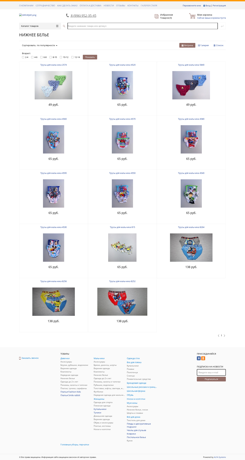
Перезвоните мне (192, 5)
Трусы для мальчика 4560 (53, 118)
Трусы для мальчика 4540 (191, 172)
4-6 (35, 57)
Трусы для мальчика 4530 (53, 227)
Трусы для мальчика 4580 (191, 118)
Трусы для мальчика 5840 (191, 64)
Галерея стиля (149, 5)
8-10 (55, 57)
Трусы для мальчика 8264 (191, 227)
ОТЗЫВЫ (120, 5)
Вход (208, 5)
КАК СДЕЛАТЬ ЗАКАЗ (67, 5)
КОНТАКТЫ (133, 5)
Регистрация (219, 5)
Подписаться (211, 379)
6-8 (45, 57)
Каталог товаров (29, 25)
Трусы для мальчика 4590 (53, 172)
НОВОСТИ (109, 5)
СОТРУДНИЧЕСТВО (45, 5)
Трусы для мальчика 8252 (122, 281)
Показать (90, 57)
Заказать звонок (30, 357)
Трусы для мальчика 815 (122, 227)
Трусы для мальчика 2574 (53, 64)
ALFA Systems (220, 457)
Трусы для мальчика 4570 (122, 118)
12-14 (77, 57)
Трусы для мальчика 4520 (122, 64)
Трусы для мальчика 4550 (122, 172)
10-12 (65, 57)
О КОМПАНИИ (26, 5)
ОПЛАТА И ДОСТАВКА (90, 5)
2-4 (26, 57)
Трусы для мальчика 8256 (53, 281)
